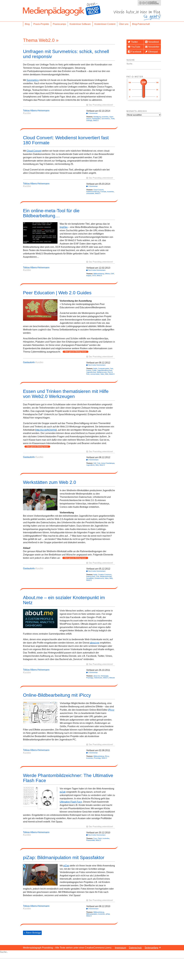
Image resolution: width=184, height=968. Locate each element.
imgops (88, 275)
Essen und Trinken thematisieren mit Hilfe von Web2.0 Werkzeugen (66, 394)
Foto (111, 368)
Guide (94, 370)
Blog (27, 24)
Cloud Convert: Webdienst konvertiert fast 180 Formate (66, 140)
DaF (94, 463)
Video (102, 374)
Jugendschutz (91, 372)
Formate (103, 191)
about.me (94, 643)
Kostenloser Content (104, 24)
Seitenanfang (151, 947)
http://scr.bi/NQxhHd (46, 430)
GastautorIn (29, 362)
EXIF (112, 273)
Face (95, 838)
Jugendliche (90, 465)
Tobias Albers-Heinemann (36, 110)
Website (112, 678)
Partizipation (96, 118)
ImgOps (64, 227)
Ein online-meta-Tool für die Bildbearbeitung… (51, 213)
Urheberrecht (99, 578)
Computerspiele (103, 368)
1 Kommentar (93, 113)
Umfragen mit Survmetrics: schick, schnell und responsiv (66, 54)
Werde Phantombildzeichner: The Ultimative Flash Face (68, 778)
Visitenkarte (98, 678)
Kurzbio (27, 113)
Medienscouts (102, 372)
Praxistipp (89, 678)
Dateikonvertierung (92, 191)
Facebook (136, 51)
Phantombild (90, 840)
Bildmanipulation (91, 914)
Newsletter (153, 47)
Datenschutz (90, 576)
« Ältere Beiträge (32, 932)
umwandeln (90, 193)
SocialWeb (90, 578)
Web (106, 374)
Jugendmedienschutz (104, 370)
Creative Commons (105, 574)
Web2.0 (95, 120)
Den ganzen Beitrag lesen (75, 352)
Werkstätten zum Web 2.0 (49, 482)
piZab (63, 792)
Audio (95, 368)
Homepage (104, 676)
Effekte (107, 273)
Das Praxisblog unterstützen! (101, 105)
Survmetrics (33, 80)
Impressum (120, 947)
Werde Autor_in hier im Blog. (137, 15)
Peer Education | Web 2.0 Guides (57, 292)
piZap (66, 865)
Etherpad (153, 51)
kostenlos (105, 117)
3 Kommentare (93, 909)
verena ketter (94, 374)
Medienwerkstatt (106, 576)
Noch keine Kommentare (97, 270)
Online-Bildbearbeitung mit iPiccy (57, 695)
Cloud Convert (34, 151)
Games (88, 370)
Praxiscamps (59, 24)
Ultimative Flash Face (71, 802)
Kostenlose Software (80, 24)
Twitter (134, 42)
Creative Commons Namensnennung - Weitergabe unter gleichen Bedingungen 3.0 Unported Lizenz (149, 3)
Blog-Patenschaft (141, 24)
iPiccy (111, 710)
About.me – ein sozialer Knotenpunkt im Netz (64, 600)
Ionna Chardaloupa (107, 463)
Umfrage (89, 120)
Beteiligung (97, 117)
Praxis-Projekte (41, 24)
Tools (113, 118)
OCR (94, 275)
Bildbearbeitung (98, 273)
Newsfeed (153, 42)
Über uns (123, 24)
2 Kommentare (93, 460)
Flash (100, 838)
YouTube (135, 47)
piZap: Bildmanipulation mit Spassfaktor (63, 857)
